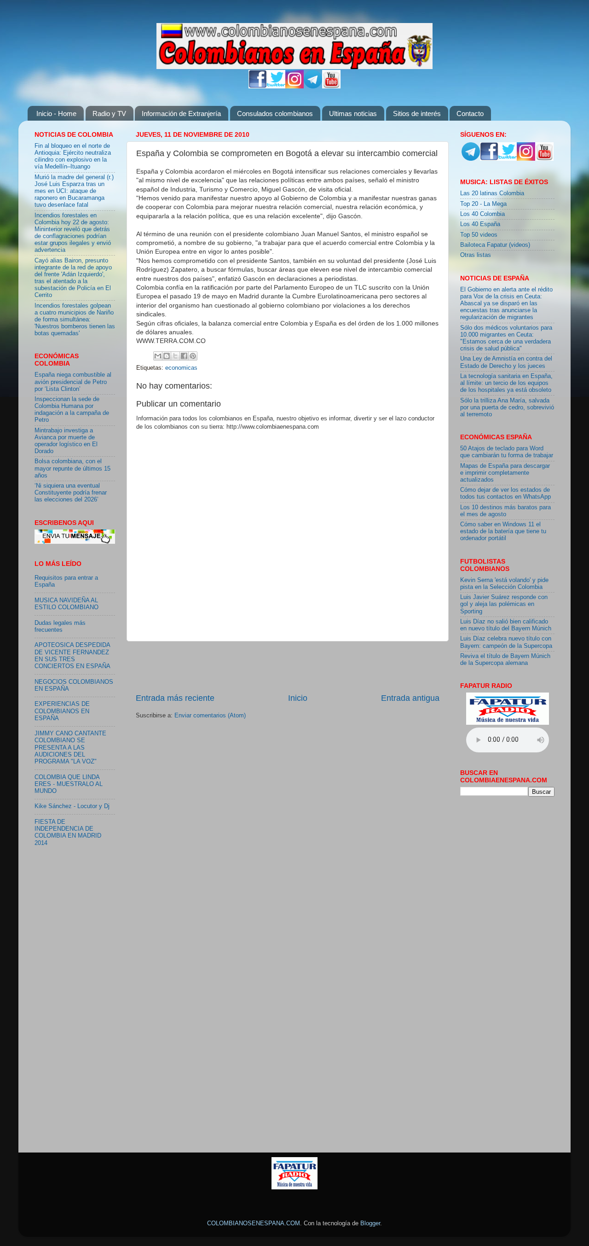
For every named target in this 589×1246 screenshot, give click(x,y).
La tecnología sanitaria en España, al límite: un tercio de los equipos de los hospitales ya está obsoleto (506, 383)
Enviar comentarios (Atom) (210, 715)
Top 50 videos (478, 235)
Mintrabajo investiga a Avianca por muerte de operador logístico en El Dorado (66, 440)
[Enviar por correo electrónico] (157, 356)
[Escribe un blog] (166, 356)
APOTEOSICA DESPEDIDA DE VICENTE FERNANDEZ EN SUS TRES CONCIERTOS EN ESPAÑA (72, 655)
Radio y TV (109, 113)
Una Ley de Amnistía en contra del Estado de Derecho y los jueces (506, 362)
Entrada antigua (410, 698)
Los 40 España (480, 224)
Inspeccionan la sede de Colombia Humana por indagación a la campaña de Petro (72, 409)
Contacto (470, 113)
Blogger (370, 1223)
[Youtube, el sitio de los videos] (331, 86)
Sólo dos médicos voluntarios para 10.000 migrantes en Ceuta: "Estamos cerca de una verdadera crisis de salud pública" (506, 338)
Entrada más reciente (175, 698)
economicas (181, 368)
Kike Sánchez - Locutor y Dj (72, 806)
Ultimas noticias (353, 113)
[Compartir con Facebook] (184, 356)
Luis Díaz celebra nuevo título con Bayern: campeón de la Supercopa (506, 642)
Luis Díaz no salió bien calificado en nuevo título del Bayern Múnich (505, 625)
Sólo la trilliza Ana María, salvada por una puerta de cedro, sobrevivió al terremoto (507, 407)
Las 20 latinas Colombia (492, 193)
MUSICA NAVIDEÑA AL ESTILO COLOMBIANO (66, 604)
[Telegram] (313, 86)
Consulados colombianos (275, 113)
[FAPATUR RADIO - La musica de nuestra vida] (294, 1187)
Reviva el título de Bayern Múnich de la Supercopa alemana (505, 659)
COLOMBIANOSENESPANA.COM (253, 1223)
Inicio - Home (56, 113)
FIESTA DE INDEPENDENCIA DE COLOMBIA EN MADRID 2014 (68, 832)
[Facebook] (257, 86)
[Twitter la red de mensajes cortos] (276, 86)
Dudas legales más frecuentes (60, 626)
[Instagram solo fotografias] (294, 86)
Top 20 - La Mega (483, 204)
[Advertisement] (287, 667)
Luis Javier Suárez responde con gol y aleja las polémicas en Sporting (504, 604)
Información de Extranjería (181, 113)
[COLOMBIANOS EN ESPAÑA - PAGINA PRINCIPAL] (294, 44)
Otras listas (475, 255)
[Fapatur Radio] (507, 723)
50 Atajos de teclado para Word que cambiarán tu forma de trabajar (506, 452)
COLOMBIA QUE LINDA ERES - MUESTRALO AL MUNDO (69, 784)
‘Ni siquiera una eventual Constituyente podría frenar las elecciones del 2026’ (71, 493)
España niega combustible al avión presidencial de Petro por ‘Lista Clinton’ (73, 382)
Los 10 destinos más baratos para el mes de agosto (505, 511)
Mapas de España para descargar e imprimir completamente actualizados (505, 473)
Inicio (297, 698)
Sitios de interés (417, 113)
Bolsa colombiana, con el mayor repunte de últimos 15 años (72, 468)
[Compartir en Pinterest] (192, 356)
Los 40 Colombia (482, 214)
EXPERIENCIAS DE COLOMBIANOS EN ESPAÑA (62, 711)
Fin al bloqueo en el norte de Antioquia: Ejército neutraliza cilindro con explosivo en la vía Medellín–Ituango (73, 156)
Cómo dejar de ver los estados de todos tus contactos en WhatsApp (505, 493)
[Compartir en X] (175, 356)
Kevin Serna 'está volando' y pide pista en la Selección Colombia (504, 583)
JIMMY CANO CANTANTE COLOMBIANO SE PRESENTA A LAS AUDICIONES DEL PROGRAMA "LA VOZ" (70, 747)
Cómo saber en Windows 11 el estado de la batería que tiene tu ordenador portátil (503, 531)
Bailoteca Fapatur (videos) (495, 245)
